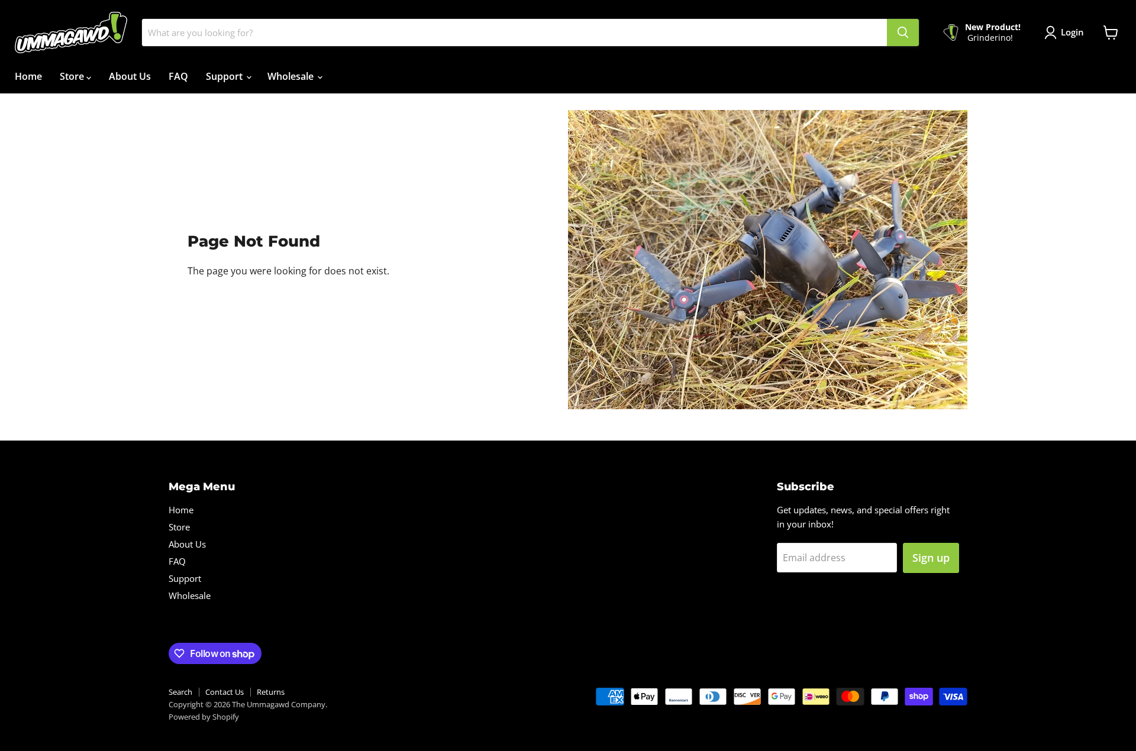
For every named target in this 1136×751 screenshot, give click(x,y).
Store (73, 76)
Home (28, 76)
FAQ (178, 76)
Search (180, 692)
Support (225, 76)
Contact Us (224, 692)
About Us (130, 76)
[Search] (903, 32)
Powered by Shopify (204, 716)
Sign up (931, 558)
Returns (271, 692)
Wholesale (291, 76)
